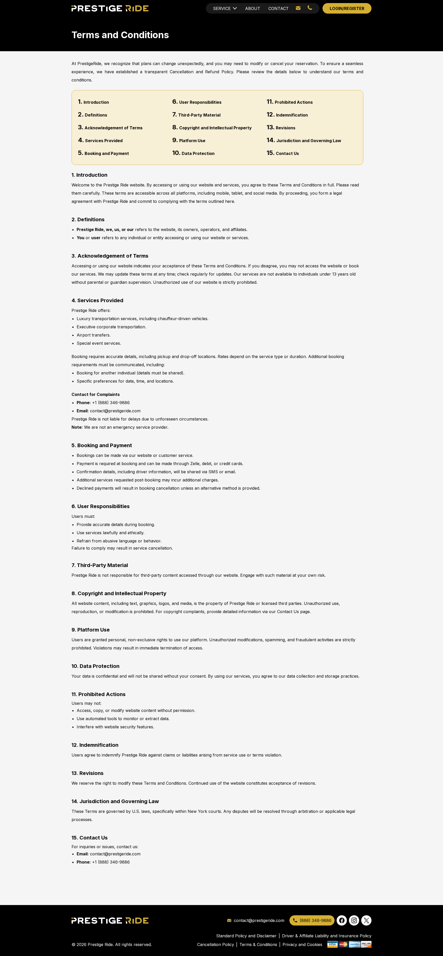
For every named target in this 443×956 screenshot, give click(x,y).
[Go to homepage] (110, 920)
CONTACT (278, 8)
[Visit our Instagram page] (354, 920)
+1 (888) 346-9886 (111, 402)
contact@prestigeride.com (115, 410)
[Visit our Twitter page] (366, 920)
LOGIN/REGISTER (347, 8)
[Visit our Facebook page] (342, 920)
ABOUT (252, 8)
